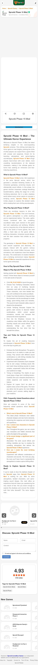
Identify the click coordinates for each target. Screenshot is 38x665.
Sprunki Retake (19, 663)
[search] (35, 3)
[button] (4, 515)
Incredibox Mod (23, 15)
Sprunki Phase (7, 590)
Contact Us (17, 660)
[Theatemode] (24, 114)
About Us (2, 660)
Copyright (9, 660)
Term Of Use (25, 660)
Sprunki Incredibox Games (15, 656)
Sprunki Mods (22, 587)
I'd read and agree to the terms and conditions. (18, 553)
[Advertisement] (19, 37)
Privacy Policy (34, 660)
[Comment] (15, 114)
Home (4, 8)
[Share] (6, 114)
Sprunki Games (12, 8)
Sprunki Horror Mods (9, 587)
